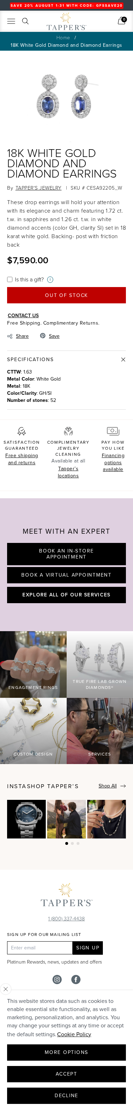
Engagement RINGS (33, 687)
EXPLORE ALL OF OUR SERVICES (66, 594)
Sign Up (87, 948)
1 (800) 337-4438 (66, 918)
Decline (66, 1095)
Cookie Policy (74, 1034)
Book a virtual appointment (66, 575)
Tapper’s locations (68, 472)
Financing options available (113, 462)
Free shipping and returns (21, 459)
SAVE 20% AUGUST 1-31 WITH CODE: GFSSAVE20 (67, 5)
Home (63, 37)
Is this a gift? (29, 279)
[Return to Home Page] (66, 896)
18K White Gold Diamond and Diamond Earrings (66, 45)
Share (22, 336)
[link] (121, 20)
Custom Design (33, 754)
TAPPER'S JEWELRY (39, 187)
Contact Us (23, 315)
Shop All (108, 786)
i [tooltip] (50, 279)
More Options (66, 1052)
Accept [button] (66, 1074)
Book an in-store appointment (66, 554)
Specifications (30, 359)
